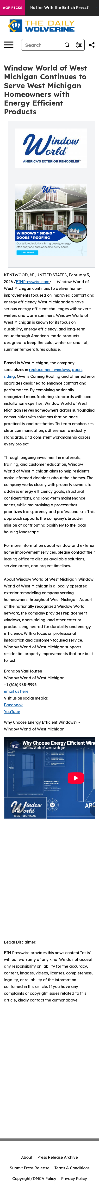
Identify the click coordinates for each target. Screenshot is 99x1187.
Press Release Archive (57, 1157)
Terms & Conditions (71, 1168)
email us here (16, 691)
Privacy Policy (74, 1178)
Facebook (13, 704)
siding (9, 376)
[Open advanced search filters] (78, 44)
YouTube (12, 711)
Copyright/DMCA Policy (34, 1178)
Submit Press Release (30, 1168)
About (26, 1157)
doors (77, 369)
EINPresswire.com (32, 281)
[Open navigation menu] (8, 45)
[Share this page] (91, 45)
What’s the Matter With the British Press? (48, 7)
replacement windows (49, 369)
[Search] (67, 44)
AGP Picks (12, 8)
